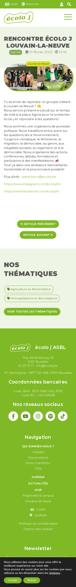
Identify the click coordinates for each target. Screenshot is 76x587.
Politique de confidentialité (38, 523)
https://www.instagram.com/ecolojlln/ (32, 184)
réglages (54, 572)
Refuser (31, 580)
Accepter (13, 580)
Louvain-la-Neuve (38, 63)
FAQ (38, 468)
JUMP (14, 4)
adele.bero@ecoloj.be (39, 177)
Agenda (16, 52)
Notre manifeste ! (38, 463)
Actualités (38, 483)
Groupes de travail (38, 501)
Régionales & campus (38, 495)
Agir (38, 490)
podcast (32, 4)
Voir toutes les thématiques (32, 311)
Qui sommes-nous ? (38, 446)
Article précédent (39, 223)
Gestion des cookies (38, 529)
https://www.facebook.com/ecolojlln (31, 191)
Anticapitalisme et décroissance (33, 298)
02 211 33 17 (26, 366)
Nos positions (38, 457)
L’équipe (38, 452)
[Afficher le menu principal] (68, 17)
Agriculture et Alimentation (30, 289)
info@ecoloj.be (47, 366)
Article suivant (37, 234)
